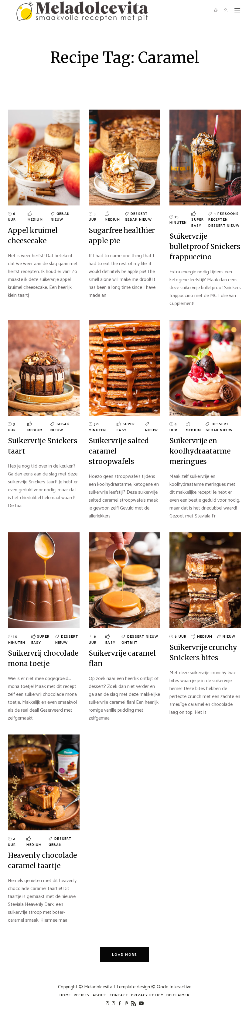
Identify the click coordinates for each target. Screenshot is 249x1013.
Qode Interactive (174, 987)
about (100, 995)
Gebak (63, 214)
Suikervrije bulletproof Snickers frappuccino (204, 246)
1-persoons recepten (223, 217)
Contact (119, 995)
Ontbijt (129, 643)
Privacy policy (147, 995)
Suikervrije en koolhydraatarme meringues (199, 451)
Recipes (81, 995)
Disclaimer (177, 995)
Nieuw (57, 220)
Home (65, 995)
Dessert (139, 214)
